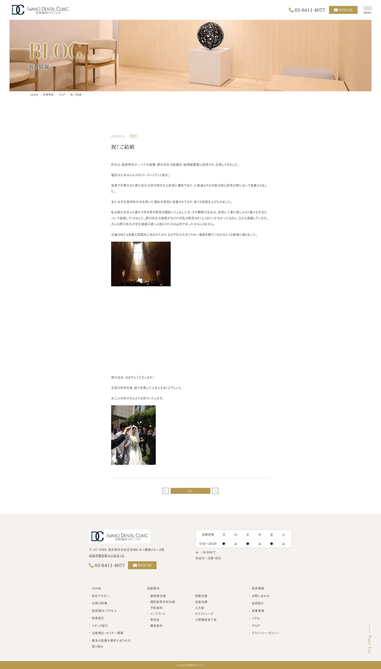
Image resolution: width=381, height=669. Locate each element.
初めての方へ (101, 595)
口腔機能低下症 (206, 619)
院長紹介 (98, 617)
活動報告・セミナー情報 (107, 632)
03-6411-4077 (310, 9)
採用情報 (258, 588)
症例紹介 (258, 603)
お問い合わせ (261, 595)
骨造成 (155, 619)
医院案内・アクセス (104, 610)
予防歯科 (156, 607)
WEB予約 (346, 10)
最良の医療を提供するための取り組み (111, 643)
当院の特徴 (99, 603)
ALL (190, 491)
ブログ (256, 625)
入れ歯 (199, 607)
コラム (256, 617)
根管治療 (201, 595)
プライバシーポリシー (265, 632)
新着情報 (258, 610)
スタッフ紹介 (100, 625)
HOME (96, 588)
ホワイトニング (204, 613)
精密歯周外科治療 (162, 601)
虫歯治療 (201, 601)
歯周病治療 (158, 595)
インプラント (158, 613)
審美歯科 (156, 625)
